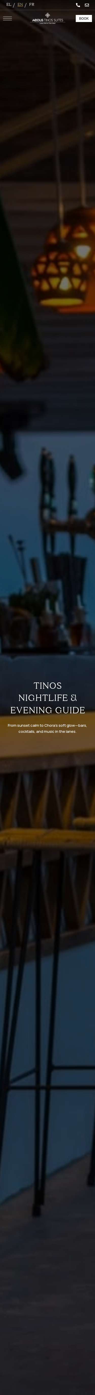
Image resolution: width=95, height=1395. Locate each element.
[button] (84, 18)
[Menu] (7, 18)
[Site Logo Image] (47, 18)
